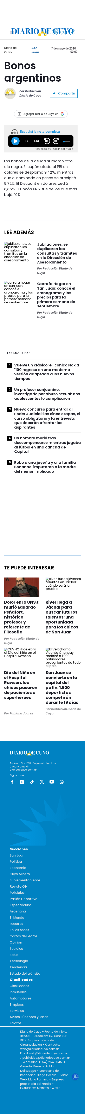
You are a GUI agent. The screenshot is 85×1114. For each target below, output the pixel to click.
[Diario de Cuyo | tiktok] (72, 32)
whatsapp (61, 781)
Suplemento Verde (25, 880)
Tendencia (18, 967)
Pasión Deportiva (23, 899)
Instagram (22, 781)
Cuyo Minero (20, 874)
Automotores (20, 998)
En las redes (19, 930)
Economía (18, 867)
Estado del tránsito (25, 973)
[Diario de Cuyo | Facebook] (46, 32)
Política (16, 861)
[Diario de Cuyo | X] (63, 32)
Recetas (16, 923)
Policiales (17, 892)
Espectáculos (21, 905)
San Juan (35, 50)
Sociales (16, 948)
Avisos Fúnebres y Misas (29, 1017)
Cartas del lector (23, 936)
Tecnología (19, 961)
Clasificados (19, 986)
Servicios (17, 1010)
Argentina (18, 911)
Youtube (51, 781)
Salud (14, 954)
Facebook (12, 781)
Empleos (17, 1004)
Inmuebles (18, 992)
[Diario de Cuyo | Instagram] (55, 32)
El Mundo (17, 917)
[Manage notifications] (75, 1076)
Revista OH (18, 886)
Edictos (15, 1023)
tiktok (32, 781)
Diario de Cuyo (10, 50)
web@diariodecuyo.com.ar (39, 1049)
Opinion (16, 942)
